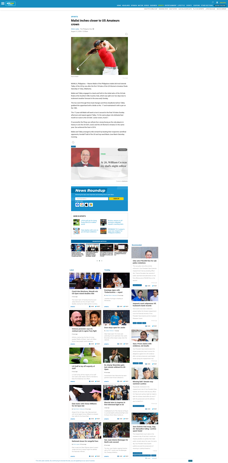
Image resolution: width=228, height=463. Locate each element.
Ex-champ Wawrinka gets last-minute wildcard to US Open (114, 367)
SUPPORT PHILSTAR (220, 5)
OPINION (134, 5)
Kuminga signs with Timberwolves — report (113, 291)
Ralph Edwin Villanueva (111, 295)
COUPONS (196, 5)
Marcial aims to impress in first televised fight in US (114, 403)
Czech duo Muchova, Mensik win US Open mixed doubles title (85, 292)
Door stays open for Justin (114, 327)
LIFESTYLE (181, 5)
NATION (140, 5)
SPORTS (161, 5)
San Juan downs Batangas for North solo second (116, 441)
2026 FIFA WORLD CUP (150, 9)
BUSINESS (153, 5)
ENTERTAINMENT (171, 5)
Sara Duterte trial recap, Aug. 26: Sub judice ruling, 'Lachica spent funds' (144, 429)
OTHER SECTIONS (207, 5)
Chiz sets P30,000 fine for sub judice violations (144, 262)
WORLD (146, 5)
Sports (74, 17)
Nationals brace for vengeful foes (85, 441)
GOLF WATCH (173, 9)
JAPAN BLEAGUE (210, 9)
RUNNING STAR (163, 9)
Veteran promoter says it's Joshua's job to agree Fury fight (84, 330)
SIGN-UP (116, 199)
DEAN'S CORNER (221, 9)
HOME (119, 5)
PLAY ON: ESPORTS (198, 9)
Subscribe (223, 2)
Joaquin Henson (110, 330)
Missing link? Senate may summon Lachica (143, 383)
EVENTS (189, 5)
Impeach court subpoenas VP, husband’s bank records (144, 304)
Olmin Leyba (75, 29)
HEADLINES (126, 5)
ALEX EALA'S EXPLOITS (185, 9)
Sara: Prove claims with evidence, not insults (142, 345)
